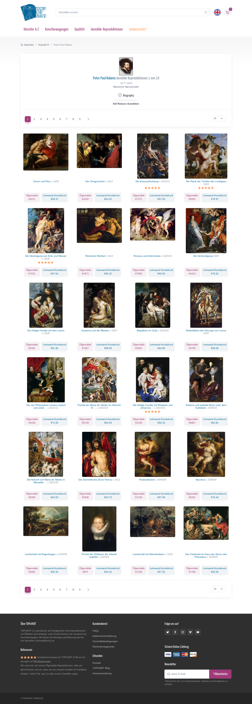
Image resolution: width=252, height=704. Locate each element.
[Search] (205, 12)
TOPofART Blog (101, 668)
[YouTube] (198, 632)
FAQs (96, 630)
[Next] (87, 119)
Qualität (80, 29)
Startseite (29, 45)
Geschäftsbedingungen (105, 641)
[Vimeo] (190, 632)
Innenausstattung (102, 673)
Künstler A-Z (31, 29)
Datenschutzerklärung (104, 636)
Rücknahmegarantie (104, 646)
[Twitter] (168, 632)
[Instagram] (183, 632)
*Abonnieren (220, 674)
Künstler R (43, 45)
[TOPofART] (33, 12)
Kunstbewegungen (56, 29)
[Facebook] (175, 632)
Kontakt (97, 662)
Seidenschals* (138, 29)
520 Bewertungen (42, 661)
